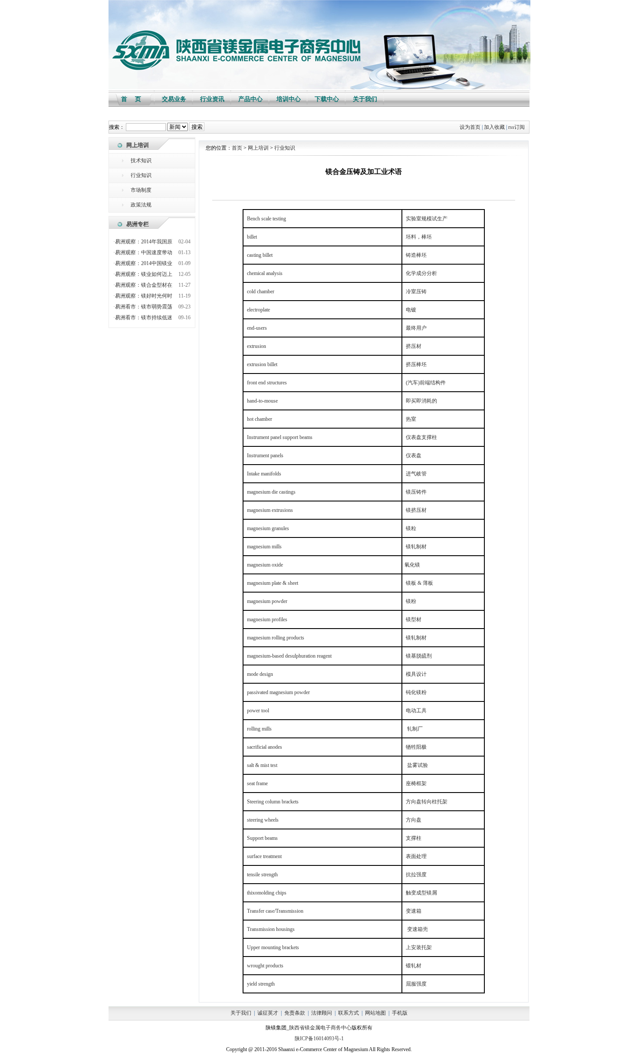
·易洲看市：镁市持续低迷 (142, 318)
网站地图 (375, 1013)
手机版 (400, 1013)
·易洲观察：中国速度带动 (142, 252)
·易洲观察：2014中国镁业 (142, 263)
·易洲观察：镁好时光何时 (142, 296)
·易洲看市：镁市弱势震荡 (142, 307)
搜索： (117, 127)
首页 (237, 148)
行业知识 (141, 175)
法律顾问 (321, 1013)
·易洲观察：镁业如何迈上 (142, 274)
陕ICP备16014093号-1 (319, 1038)
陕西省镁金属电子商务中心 (320, 1028)
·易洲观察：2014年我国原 (142, 242)
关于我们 (240, 1013)
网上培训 (258, 148)
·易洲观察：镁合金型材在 (142, 285)
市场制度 (141, 190)
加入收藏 (494, 127)
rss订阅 (516, 127)
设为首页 (470, 127)
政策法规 (141, 205)
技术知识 (141, 160)
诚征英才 (267, 1013)
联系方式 (348, 1013)
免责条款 (294, 1013)
